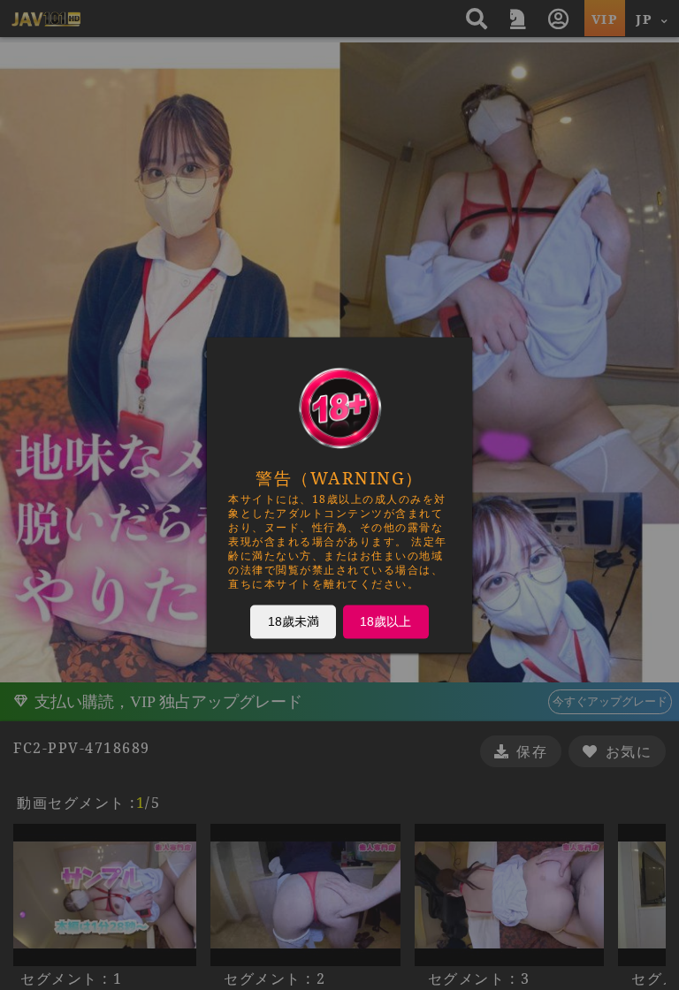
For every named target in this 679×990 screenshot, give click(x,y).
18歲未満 (293, 621)
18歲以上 (385, 621)
